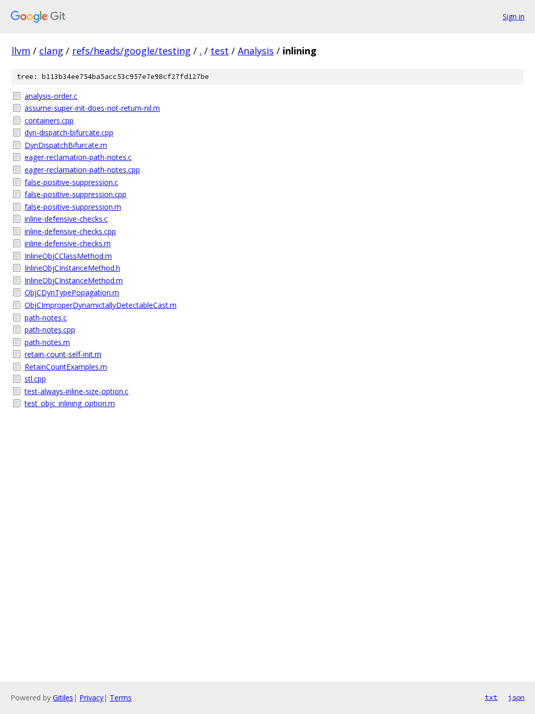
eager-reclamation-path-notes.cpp (82, 170)
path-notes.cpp (50, 330)
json (516, 697)
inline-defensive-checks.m (68, 243)
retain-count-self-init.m (63, 354)
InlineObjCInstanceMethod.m (74, 280)
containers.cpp (49, 120)
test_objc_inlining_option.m (70, 403)
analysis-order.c (51, 96)
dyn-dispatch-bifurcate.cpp (69, 132)
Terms (121, 698)
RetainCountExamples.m (66, 367)
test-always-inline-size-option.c (77, 391)
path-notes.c (46, 318)
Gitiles (63, 698)
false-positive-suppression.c (71, 182)
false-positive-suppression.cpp (75, 194)
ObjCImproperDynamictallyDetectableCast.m (101, 305)
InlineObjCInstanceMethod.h (72, 268)
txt (491, 697)
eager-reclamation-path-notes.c (78, 157)
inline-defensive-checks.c (66, 219)
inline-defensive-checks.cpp (70, 231)
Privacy (91, 698)
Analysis (256, 50)
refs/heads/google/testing (131, 50)
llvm (20, 50)
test (220, 50)
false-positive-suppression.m (73, 207)
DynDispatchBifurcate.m (66, 145)
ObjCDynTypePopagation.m (72, 292)
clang (51, 50)
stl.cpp (35, 379)
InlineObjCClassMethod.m (68, 256)
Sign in (514, 16)
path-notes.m (47, 342)
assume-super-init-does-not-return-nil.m (92, 108)
